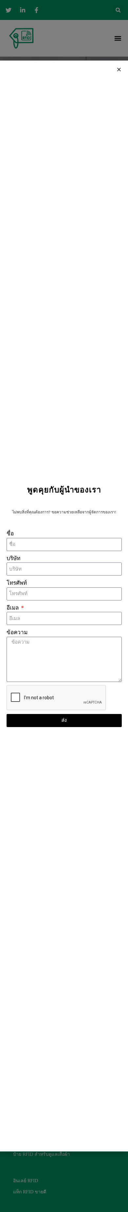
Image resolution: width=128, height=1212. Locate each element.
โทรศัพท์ (17, 583)
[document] (64, 606)
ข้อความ (17, 632)
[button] (119, 69)
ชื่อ (10, 533)
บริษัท (13, 558)
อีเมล (13, 608)
